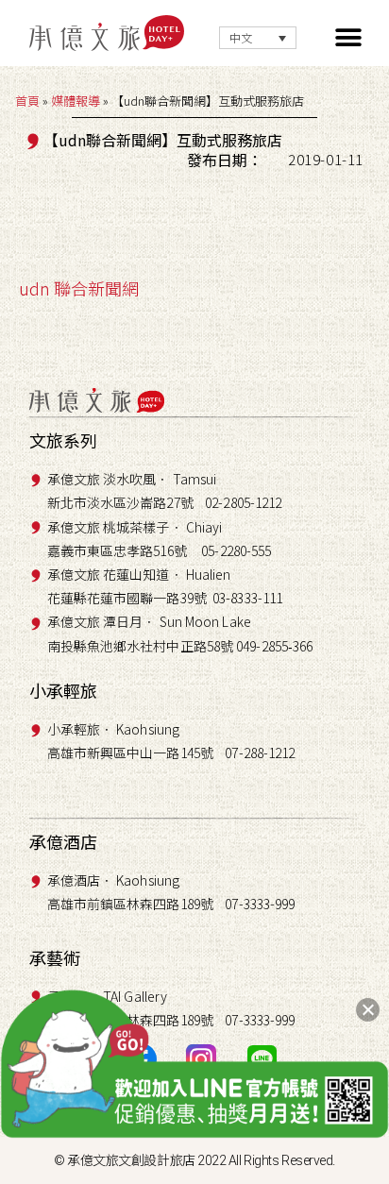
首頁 (27, 101)
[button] (349, 38)
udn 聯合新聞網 (79, 288)
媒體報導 (75, 101)
